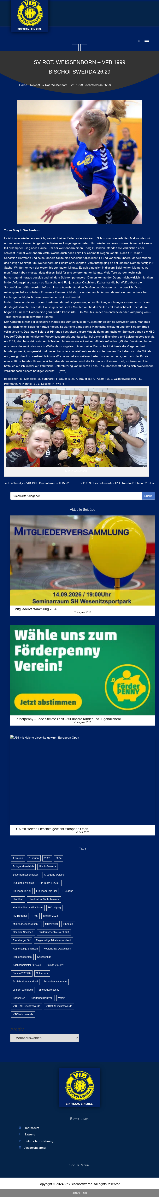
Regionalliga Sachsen (25, 948)
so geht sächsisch (23, 989)
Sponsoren (19, 998)
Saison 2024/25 (55, 965)
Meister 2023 (50, 915)
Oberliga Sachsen (23, 932)
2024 (58, 858)
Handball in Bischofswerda (44, 899)
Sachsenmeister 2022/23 (27, 965)
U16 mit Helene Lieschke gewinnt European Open (51, 829)
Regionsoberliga (22, 956)
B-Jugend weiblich (23, 866)
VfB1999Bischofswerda (59, 1006)
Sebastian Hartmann (55, 981)
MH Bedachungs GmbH (26, 924)
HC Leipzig (54, 907)
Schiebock (42, 973)
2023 (47, 858)
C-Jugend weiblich (54, 874)
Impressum (31, 1127)
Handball (18, 899)
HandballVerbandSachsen (28, 907)
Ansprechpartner (35, 1147)
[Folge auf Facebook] (75, 47)
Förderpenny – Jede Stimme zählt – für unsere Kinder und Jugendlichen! (67, 719)
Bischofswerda (47, 866)
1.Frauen (18, 858)
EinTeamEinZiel (22, 891)
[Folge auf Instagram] (83, 47)
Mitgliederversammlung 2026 (35, 609)
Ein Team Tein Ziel (46, 891)
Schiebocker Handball (25, 981)
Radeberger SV (21, 940)
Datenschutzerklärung (38, 1141)
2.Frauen (34, 858)
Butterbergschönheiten (26, 874)
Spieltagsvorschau (49, 989)
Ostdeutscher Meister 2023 (54, 932)
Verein (61, 998)
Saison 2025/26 (22, 973)
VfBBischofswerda (23, 1014)
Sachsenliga (44, 956)
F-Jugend (68, 891)
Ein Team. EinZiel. (50, 883)
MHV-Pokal (51, 924)
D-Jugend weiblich (23, 883)
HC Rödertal (20, 915)
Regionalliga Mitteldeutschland (53, 940)
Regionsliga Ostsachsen (57, 948)
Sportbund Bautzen (42, 998)
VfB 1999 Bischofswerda (26, 1006)
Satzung (29, 1134)
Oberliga (68, 924)
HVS (35, 915)
